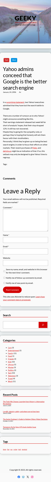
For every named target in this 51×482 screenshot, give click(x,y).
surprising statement (15, 102)
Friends (11, 359)
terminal (24, 449)
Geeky (25, 18)
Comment (8, 207)
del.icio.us (7, 151)
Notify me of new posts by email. (19, 283)
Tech (6, 60)
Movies (10, 367)
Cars (10, 348)
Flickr (34, 148)
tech (19, 449)
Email (6, 246)
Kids (9, 362)
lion (8, 449)
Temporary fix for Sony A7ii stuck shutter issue (19, 427)
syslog (15, 449)
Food (10, 356)
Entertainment (13, 350)
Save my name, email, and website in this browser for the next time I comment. (26, 271)
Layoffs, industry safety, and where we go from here (21, 412)
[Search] (43, 325)
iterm (4, 449)
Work (14, 60)
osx (11, 449)
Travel (10, 378)
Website (6, 258)
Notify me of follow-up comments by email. (24, 278)
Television (12, 376)
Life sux (11, 364)
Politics (11, 370)
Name (6, 235)
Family (10, 353)
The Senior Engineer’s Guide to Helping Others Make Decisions (25, 419)
